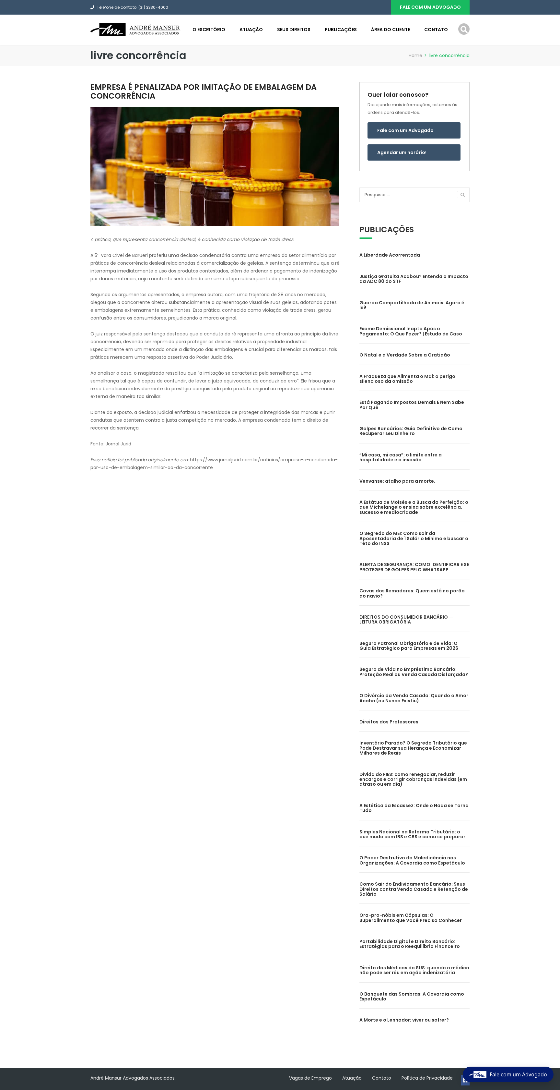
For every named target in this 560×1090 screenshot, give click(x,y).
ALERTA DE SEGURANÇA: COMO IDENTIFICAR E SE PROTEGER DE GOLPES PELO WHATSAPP (414, 567)
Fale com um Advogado (405, 130)
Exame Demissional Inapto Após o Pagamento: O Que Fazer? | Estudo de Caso (410, 331)
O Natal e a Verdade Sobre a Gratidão (404, 355)
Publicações (341, 29)
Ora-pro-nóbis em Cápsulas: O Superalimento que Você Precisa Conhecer (410, 917)
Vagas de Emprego (310, 1078)
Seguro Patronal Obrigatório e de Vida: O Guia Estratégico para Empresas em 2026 (408, 645)
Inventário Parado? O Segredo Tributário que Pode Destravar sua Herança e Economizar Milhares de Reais (413, 748)
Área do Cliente (390, 29)
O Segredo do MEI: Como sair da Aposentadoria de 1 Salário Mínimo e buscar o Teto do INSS (413, 538)
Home (415, 55)
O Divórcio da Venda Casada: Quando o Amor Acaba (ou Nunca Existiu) (413, 698)
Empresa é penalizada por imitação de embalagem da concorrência (203, 91)
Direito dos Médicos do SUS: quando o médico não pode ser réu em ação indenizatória (414, 970)
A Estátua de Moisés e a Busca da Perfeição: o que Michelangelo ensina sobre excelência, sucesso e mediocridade (413, 507)
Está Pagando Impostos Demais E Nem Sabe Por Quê (411, 404)
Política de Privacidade (427, 1078)
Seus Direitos (293, 29)
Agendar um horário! (401, 152)
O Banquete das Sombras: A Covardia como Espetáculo (411, 996)
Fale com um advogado (430, 7)
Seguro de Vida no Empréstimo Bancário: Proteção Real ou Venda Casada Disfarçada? (413, 671)
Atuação (251, 29)
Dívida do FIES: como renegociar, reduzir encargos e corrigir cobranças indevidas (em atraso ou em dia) (413, 779)
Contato (436, 29)
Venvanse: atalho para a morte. (397, 481)
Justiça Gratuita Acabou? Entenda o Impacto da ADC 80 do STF (413, 279)
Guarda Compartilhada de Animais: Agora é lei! (411, 305)
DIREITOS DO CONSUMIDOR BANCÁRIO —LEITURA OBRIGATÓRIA (406, 619)
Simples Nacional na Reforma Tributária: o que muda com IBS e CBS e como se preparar (412, 834)
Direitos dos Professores (388, 722)
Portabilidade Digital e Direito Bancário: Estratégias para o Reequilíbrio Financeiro (409, 944)
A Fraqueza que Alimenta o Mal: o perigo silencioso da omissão (407, 378)
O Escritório (208, 29)
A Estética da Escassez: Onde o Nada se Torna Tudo (414, 808)
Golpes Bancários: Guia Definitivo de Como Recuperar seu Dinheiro (410, 431)
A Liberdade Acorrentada (389, 255)
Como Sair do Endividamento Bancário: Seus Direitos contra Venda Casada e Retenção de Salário (413, 889)
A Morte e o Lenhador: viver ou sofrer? (404, 1020)
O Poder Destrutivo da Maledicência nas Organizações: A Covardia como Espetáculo (412, 860)
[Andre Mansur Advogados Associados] (135, 29)
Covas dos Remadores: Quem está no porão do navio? (412, 593)
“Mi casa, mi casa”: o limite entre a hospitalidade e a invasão (400, 457)
